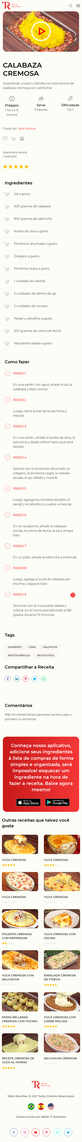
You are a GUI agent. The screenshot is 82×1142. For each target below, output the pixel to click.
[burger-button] (78, 5)
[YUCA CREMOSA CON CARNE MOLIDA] (59, 1010)
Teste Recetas (27, 128)
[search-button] (70, 5)
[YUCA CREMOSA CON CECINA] (59, 927)
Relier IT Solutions (53, 1117)
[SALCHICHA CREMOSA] (59, 1051)
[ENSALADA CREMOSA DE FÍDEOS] (59, 968)
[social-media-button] (14, 1132)
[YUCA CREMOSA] (59, 850)
